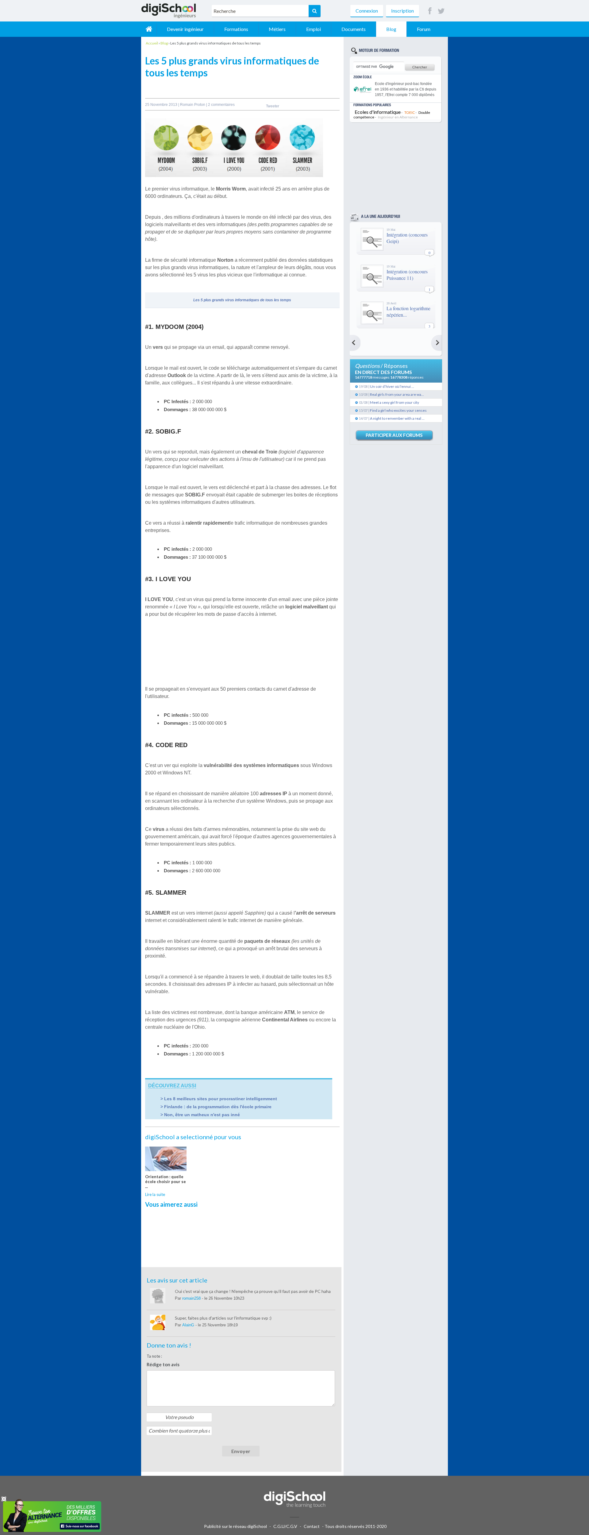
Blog (391, 29)
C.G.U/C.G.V (285, 1526)
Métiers (277, 29)
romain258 (192, 1298)
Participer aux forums (394, 435)
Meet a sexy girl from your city (394, 402)
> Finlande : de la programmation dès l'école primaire (215, 1106)
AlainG (188, 1325)
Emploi (313, 29)
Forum (423, 29)
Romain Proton (193, 104)
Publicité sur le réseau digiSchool (235, 1526)
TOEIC (409, 112)
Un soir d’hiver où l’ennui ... (392, 386)
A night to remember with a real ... (397, 418)
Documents (353, 29)
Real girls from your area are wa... (397, 394)
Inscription (402, 10)
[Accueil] (148, 29)
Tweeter (272, 106)
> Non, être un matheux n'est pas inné (200, 1114)
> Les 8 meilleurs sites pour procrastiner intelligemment (218, 1098)
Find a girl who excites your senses (398, 410)
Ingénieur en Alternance (398, 117)
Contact (312, 1526)
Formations (236, 29)
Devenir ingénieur (185, 29)
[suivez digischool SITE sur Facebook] (430, 11)
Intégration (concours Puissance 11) (407, 274)
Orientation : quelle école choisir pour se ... (165, 1181)
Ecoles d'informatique (378, 112)
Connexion (367, 10)
